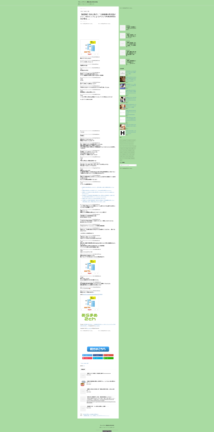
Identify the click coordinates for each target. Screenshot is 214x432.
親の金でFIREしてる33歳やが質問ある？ (91, 414)
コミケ (128, 144)
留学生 (124, 156)
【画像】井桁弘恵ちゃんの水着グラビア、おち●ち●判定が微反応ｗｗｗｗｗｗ (96, 190)
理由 (133, 154)
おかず (121, 142)
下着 (135, 146)
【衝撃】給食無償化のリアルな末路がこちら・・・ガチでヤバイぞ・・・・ (131, 62)
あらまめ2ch (97, 325)
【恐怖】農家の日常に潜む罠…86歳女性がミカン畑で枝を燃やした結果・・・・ (131, 53)
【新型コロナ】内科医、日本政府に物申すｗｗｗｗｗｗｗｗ (99, 373)
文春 (133, 150)
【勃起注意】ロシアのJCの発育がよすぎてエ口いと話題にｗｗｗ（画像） (131, 72)
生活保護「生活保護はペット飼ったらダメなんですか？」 (131, 28)
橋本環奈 (132, 152)
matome (85, 363)
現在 (130, 154)
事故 (127, 148)
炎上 (121, 154)
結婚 (130, 156)
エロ (128, 142)
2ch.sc (82, 363)
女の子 (121, 150)
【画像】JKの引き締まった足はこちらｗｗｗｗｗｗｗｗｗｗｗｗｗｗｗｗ (131, 132)
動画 (132, 148)
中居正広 (121, 148)
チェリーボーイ (122, 146)
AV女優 (129, 140)
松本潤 (129, 152)
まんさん (125, 142)
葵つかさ (121, 158)
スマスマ (131, 144)
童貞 (127, 156)
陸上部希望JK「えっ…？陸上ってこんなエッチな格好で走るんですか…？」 (131, 85)
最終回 (121, 152)
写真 (130, 148)
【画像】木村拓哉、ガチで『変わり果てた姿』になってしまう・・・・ (131, 36)
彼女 (126, 150)
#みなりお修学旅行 (123, 140)
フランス (128, 146)
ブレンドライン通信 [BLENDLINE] (88, 2)
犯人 (128, 154)
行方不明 (125, 158)
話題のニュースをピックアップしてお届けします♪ (107, 427)
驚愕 (121, 160)
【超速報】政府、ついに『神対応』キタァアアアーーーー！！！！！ (96, 415)
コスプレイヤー (122, 144)
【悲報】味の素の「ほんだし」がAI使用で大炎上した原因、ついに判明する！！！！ (131, 44)
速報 (87, 363)
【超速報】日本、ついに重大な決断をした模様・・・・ (98, 406)
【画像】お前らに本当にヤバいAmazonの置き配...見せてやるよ (94, 198)
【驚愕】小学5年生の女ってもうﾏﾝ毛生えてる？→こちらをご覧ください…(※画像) (131, 106)
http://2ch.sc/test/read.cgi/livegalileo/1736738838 (92, 294)
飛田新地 (132, 158)
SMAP (134, 140)
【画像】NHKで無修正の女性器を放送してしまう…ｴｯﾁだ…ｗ (131, 126)
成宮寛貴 (129, 150)
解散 (129, 158)
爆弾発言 (124, 154)
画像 (121, 156)
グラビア (132, 142)
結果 (132, 156)
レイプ (132, 146)
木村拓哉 (125, 152)
